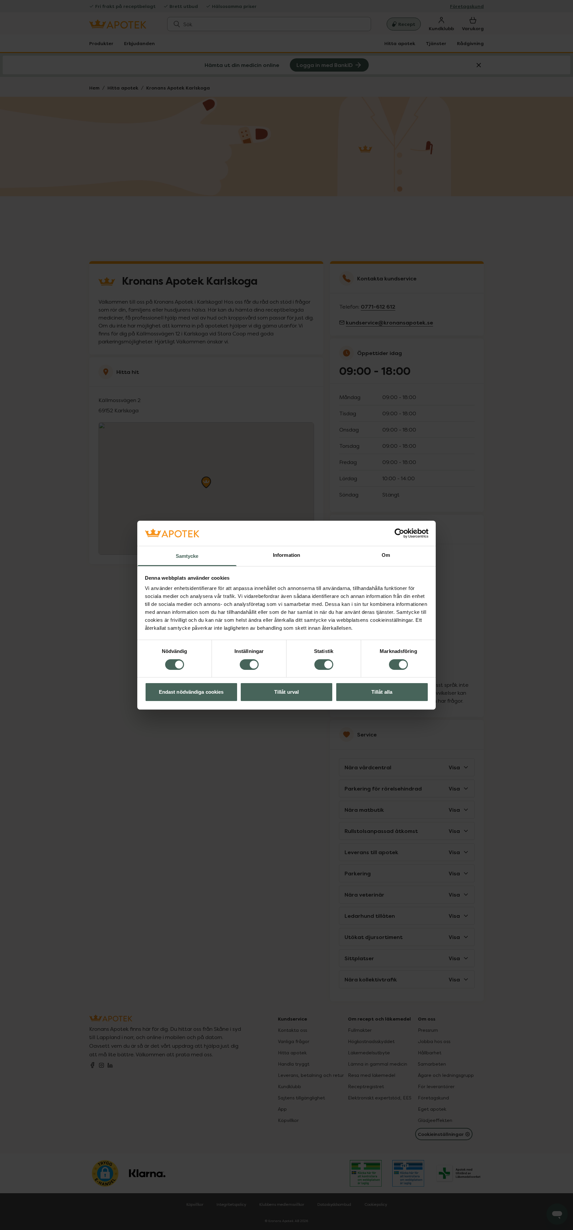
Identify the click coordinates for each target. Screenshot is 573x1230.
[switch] (249, 664)
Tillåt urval (286, 692)
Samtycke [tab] (187, 556)
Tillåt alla (381, 692)
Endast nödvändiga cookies (191, 692)
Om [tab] (386, 555)
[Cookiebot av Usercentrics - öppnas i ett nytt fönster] (399, 533)
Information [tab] (286, 555)
